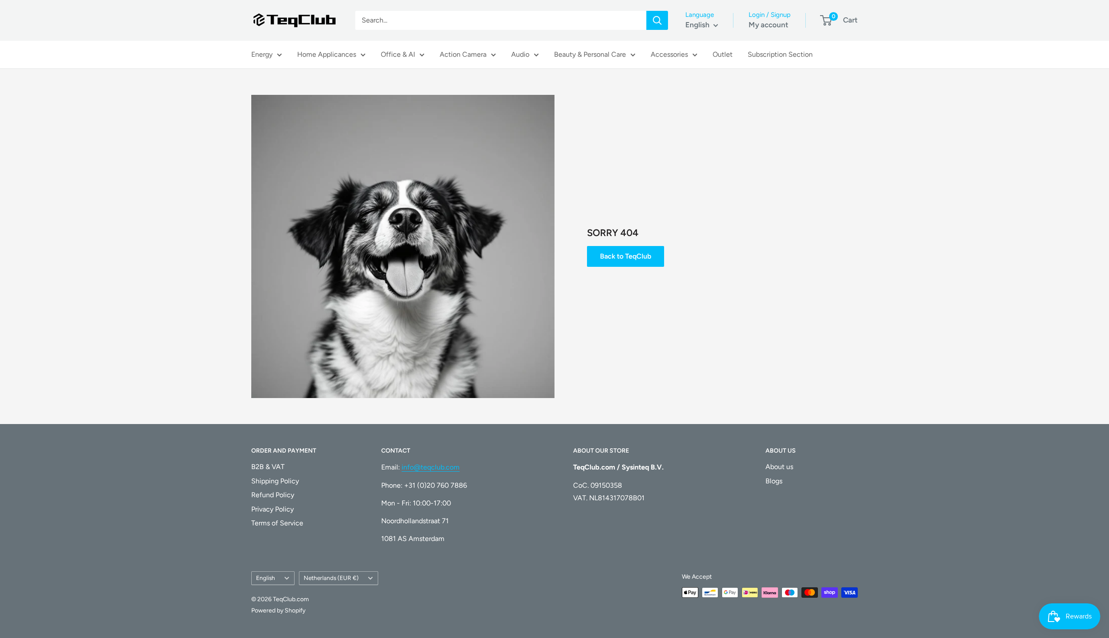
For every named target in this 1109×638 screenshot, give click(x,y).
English (265, 577)
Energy (261, 54)
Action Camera (463, 54)
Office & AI (398, 54)
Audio (520, 54)
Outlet (723, 54)
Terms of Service (277, 523)
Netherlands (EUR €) (331, 577)
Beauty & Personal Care (590, 54)
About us (779, 467)
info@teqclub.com (431, 467)
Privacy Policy (272, 509)
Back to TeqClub (625, 256)
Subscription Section (780, 54)
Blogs (773, 481)
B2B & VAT (268, 467)
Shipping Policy (275, 481)
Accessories (669, 54)
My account (768, 24)
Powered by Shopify (278, 610)
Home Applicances (326, 54)
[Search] (657, 20)
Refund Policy (272, 495)
